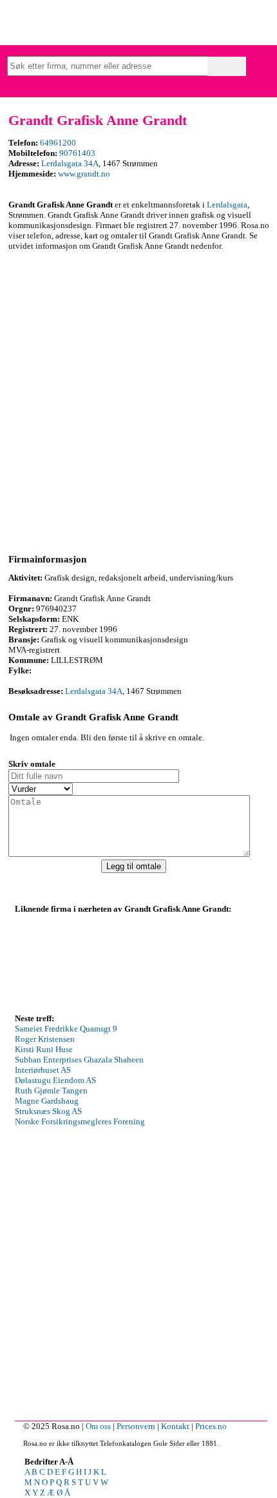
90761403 (77, 153)
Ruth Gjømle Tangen (51, 1090)
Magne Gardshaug (47, 1101)
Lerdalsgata (227, 204)
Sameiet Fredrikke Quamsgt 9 (66, 1028)
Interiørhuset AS (43, 1070)
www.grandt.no (84, 173)
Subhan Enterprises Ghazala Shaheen (79, 1059)
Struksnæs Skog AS (48, 1111)
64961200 (58, 143)
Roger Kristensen (45, 1039)
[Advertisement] (138, 400)
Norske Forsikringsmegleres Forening (80, 1121)
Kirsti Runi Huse (44, 1049)
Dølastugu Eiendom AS (55, 1080)
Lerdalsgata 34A (70, 163)
